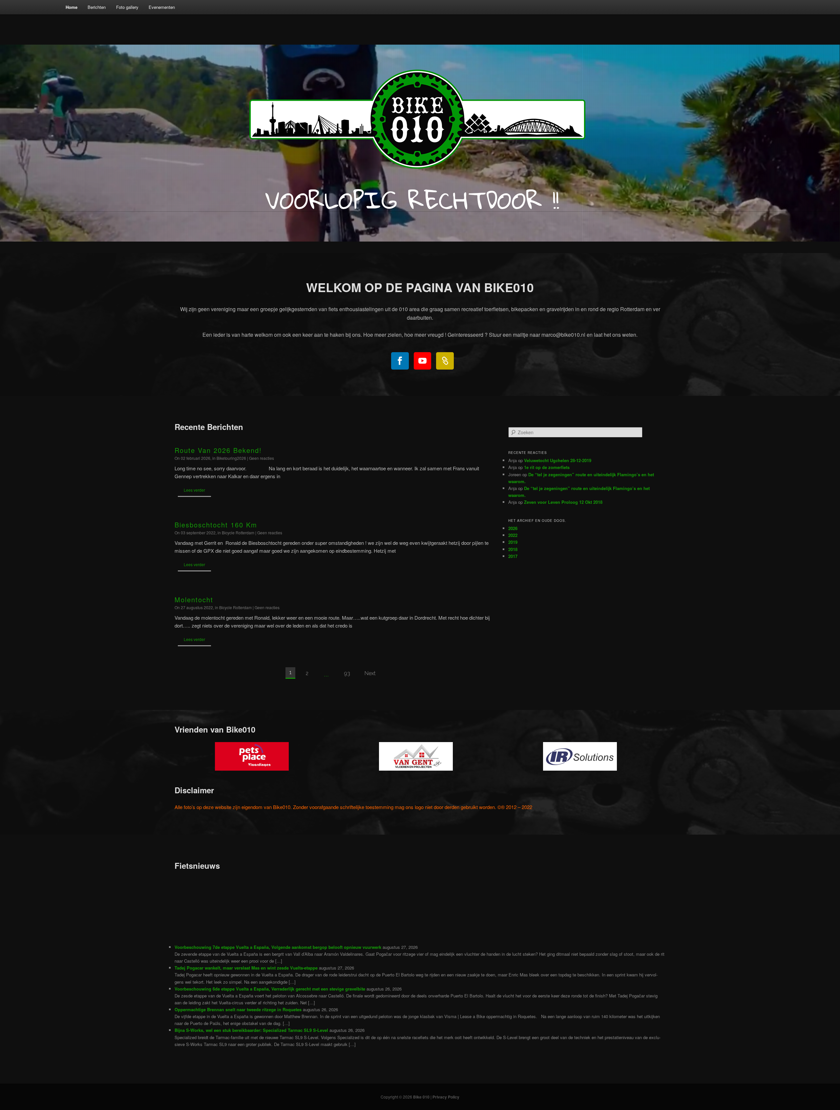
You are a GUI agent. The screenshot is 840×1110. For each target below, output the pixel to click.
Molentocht (194, 599)
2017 (512, 556)
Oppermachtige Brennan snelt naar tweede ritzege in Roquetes (238, 1009)
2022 (512, 535)
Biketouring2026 (231, 458)
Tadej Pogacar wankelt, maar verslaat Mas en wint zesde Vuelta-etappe (246, 968)
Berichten (97, 7)
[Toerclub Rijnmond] (445, 361)
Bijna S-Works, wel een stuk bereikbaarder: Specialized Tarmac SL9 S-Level (251, 1030)
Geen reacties (261, 458)
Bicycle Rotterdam (238, 532)
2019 (512, 542)
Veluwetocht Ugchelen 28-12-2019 (557, 460)
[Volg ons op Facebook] (400, 361)
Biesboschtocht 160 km (216, 524)
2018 (512, 549)
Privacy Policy (445, 1097)
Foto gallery (127, 7)
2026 (512, 528)
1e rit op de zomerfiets (547, 467)
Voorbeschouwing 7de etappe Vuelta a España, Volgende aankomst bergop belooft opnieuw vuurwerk (278, 947)
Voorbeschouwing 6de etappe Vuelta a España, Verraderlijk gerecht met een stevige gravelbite (270, 989)
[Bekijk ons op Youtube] (422, 361)
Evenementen (162, 7)
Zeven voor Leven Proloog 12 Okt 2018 (563, 502)
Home (71, 7)
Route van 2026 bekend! (218, 450)
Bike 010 (421, 1097)
